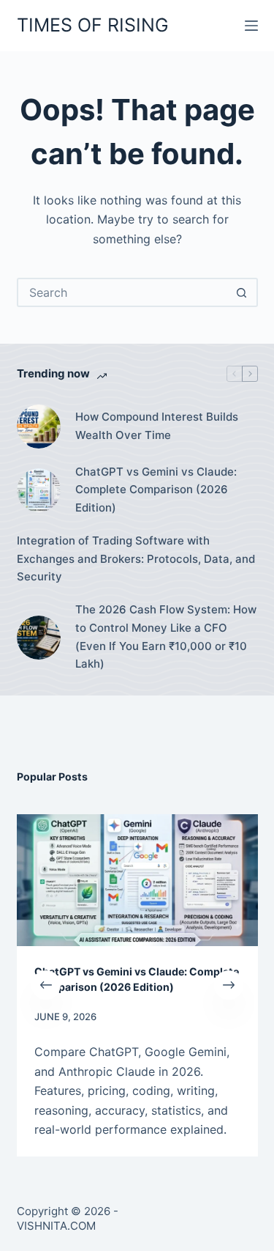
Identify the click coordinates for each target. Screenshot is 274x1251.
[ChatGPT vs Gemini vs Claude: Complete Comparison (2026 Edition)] (39, 490)
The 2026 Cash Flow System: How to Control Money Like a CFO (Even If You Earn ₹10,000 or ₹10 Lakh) (165, 636)
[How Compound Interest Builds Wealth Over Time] (39, 427)
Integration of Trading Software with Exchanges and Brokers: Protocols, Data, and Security (136, 559)
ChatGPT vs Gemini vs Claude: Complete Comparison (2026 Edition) (156, 490)
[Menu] (251, 25)
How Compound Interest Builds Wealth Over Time (156, 426)
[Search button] (241, 292)
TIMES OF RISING (93, 25)
